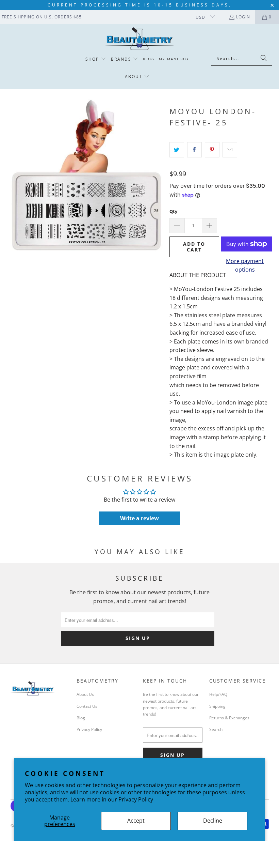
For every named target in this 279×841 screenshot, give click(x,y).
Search (216, 729)
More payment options (245, 265)
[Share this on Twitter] (176, 150)
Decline (212, 820)
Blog (81, 718)
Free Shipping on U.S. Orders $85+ (43, 17)
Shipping (217, 706)
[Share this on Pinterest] (212, 150)
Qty (173, 211)
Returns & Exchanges (229, 718)
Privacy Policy (135, 799)
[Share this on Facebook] (194, 150)
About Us (85, 694)
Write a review (139, 518)
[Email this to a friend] (230, 150)
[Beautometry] (139, 39)
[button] (95, 59)
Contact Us (87, 706)
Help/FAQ (218, 694)
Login (243, 17)
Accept (136, 820)
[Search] (263, 58)
